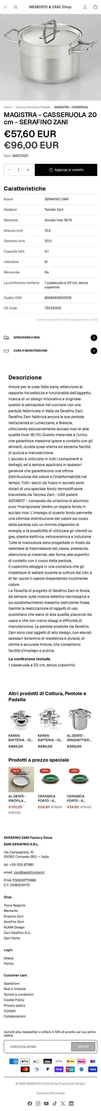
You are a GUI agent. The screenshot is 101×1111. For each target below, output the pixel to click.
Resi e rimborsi (15, 989)
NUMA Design (14, 927)
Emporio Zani (13, 916)
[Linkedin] (71, 1103)
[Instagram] (38, 1103)
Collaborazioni (14, 1016)
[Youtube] (46, 1103)
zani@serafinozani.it (29, 872)
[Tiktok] (55, 1103)
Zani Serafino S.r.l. (17, 933)
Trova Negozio (14, 905)
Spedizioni (11, 984)
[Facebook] (30, 1103)
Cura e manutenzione (30, 350)
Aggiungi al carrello (68, 170)
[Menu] (5, 7)
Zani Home (12, 938)
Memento (11, 911)
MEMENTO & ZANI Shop (42, 1083)
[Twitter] (63, 1103)
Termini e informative (50, 1093)
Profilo (9, 963)
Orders (8, 958)
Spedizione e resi (27, 337)
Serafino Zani (14, 922)
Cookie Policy (14, 1000)
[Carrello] (95, 7)
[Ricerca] (15, 7)
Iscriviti (83, 1047)
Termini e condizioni (18, 994)
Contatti (10, 1011)
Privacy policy (14, 1005)
